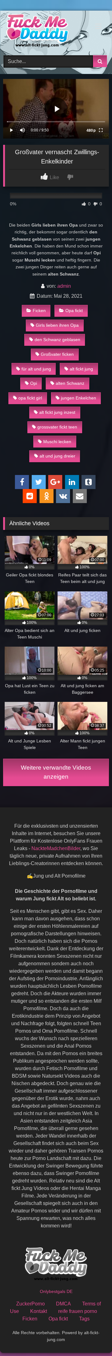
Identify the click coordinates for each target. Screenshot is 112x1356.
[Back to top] (93, 1337)
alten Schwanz (70, 383)
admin (64, 286)
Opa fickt (74, 310)
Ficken (39, 310)
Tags (84, 1318)
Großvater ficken (57, 354)
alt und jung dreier (57, 455)
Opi (33, 383)
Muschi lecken (57, 441)
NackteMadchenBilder (55, 848)
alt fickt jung (81, 368)
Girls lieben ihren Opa (57, 325)
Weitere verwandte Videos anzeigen (56, 772)
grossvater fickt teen (57, 426)
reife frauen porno (77, 1311)
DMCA (63, 1303)
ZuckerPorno (30, 1303)
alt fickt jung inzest (57, 412)
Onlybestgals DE (56, 1291)
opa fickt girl (30, 397)
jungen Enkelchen (78, 397)
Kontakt (38, 1311)
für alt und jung (36, 368)
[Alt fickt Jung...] (46, 32)
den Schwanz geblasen (57, 339)
